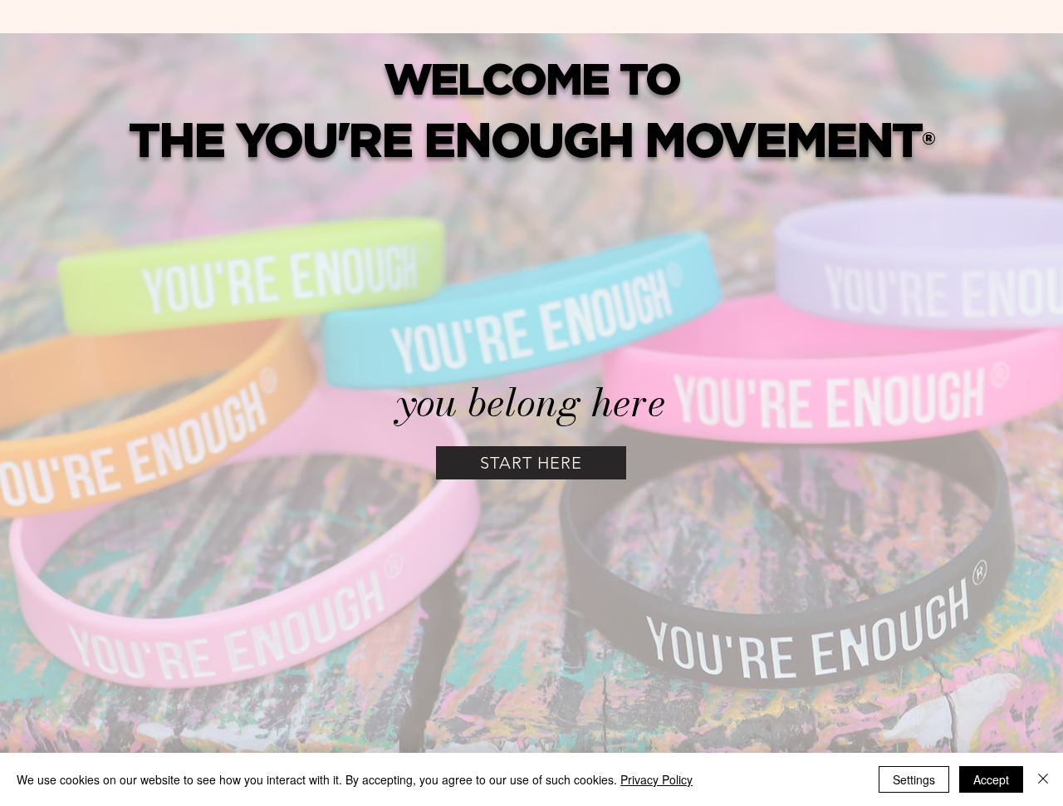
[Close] (1043, 779)
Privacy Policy (656, 779)
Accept (991, 779)
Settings (914, 779)
